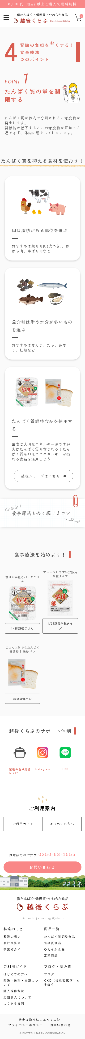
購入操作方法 (14, 991)
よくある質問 (14, 1003)
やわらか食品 (54, 949)
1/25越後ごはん (22, 628)
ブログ (49, 974)
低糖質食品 (53, 943)
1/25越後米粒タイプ (60, 625)
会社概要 (10, 943)
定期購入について (17, 997)
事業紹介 (10, 949)
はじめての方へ (62, 824)
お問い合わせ (42, 867)
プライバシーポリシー (25, 1025)
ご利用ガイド (23, 824)
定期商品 (51, 955)
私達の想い (12, 936)
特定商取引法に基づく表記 (40, 1020)
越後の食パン (22, 699)
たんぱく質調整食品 (60, 936)
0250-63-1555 (57, 854)
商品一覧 (52, 929)
